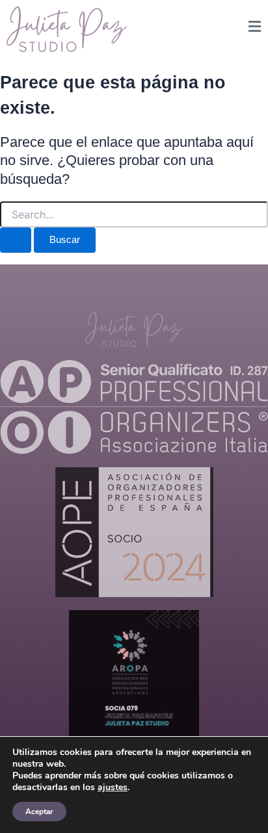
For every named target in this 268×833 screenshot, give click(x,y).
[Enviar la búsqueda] (15, 240)
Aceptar (39, 811)
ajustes (112, 787)
